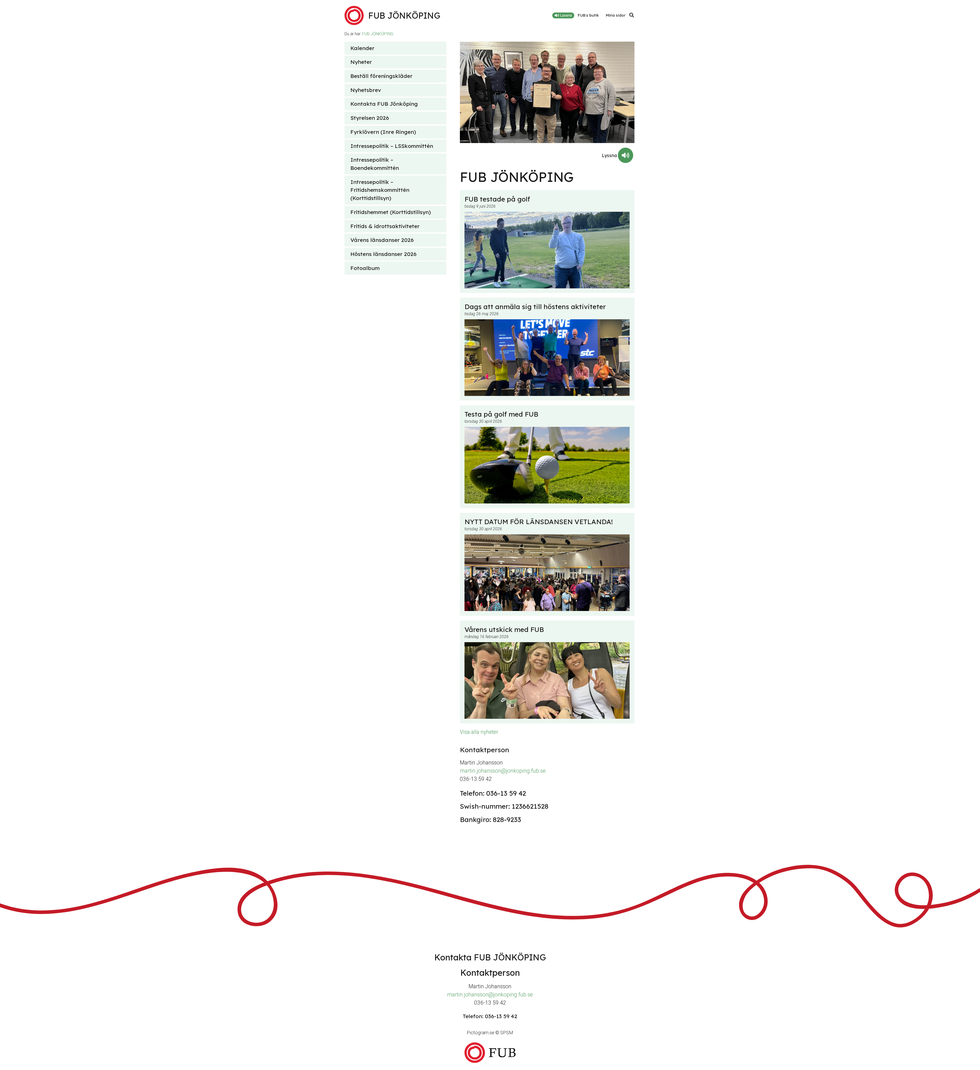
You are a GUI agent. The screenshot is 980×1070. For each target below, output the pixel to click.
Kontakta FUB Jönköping (384, 103)
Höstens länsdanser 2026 (383, 254)
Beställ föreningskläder (381, 76)
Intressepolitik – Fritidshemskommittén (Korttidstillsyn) (379, 190)
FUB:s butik (588, 15)
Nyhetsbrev (365, 90)
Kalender (362, 48)
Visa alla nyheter (479, 732)
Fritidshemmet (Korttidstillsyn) (390, 212)
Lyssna (565, 15)
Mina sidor (616, 15)
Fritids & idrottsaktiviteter (385, 226)
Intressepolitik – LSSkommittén (391, 146)
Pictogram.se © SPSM (490, 1032)
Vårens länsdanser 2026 (382, 240)
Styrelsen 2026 (369, 117)
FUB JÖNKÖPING (377, 33)
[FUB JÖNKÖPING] (490, 1052)
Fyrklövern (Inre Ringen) (383, 131)
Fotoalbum (365, 268)
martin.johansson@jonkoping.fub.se (503, 771)
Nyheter (361, 61)
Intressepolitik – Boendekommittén (374, 163)
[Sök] (631, 15)
